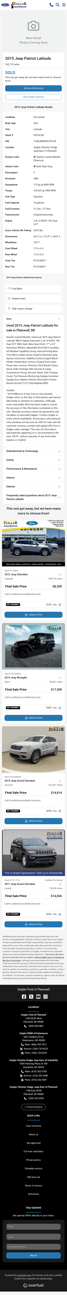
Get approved (33, 1143)
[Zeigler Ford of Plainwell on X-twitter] (30, 996)
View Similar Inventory (33, 97)
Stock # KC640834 (13, 777)
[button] (51, 5)
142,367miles (55, 785)
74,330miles (55, 888)
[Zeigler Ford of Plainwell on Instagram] (44, 996)
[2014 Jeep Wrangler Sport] (33, 646)
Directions (33, 1194)
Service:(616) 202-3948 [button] (36, 1075)
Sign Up (33, 1255)
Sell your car (33, 1177)
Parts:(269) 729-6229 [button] (36, 1053)
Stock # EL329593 (13, 674)
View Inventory (33, 1125)
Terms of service (33, 1185)
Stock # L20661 (11, 570)
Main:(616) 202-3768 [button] (36, 1071)
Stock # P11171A (12, 880)
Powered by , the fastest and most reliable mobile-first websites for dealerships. (33, 1277)
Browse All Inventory (33, 88)
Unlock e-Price (35, 614)
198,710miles (55, 578)
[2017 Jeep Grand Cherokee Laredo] (33, 853)
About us (33, 1134)
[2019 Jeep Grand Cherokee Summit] (33, 749)
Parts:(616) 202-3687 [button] (36, 1079)
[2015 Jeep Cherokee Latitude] (33, 543)
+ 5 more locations (33, 1107)
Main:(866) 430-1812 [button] (36, 1044)
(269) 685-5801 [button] (36, 1026)
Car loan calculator (33, 1151)
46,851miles (55, 681)
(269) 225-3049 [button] (36, 1098)
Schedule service (33, 1168)
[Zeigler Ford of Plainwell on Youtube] (37, 996)
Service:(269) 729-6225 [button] (36, 1048)
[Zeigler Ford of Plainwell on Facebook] (22, 996)
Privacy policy (33, 1160)
